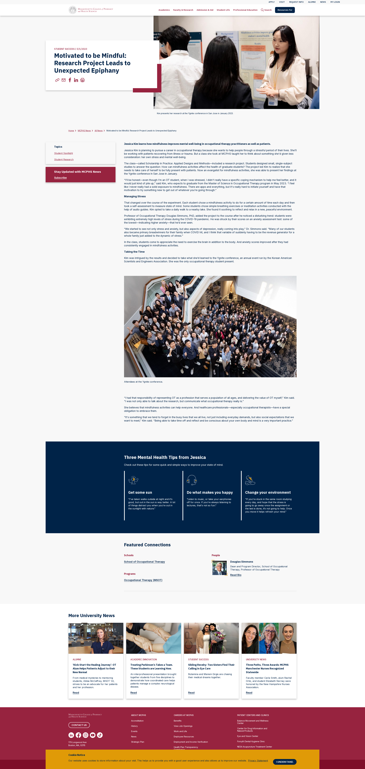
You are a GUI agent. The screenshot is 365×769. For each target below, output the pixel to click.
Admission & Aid (205, 10)
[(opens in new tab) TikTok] (100, 735)
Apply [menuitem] (272, 2)
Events (134, 731)
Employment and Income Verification (191, 742)
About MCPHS (138, 715)
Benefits (178, 721)
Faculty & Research (183, 10)
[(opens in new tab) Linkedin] (71, 735)
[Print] (82, 80)
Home (71, 130)
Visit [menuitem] (282, 2)
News (133, 736)
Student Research (64, 159)
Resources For (285, 10)
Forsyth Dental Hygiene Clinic (251, 741)
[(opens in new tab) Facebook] (78, 735)
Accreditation (137, 721)
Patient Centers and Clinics (253, 715)
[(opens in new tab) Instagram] (85, 735)
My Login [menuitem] (335, 2)
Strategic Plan (137, 742)
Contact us (79, 725)
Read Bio (235, 574)
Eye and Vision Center (247, 736)
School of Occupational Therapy (144, 561)
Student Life (223, 10)
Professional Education (245, 10)
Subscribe (60, 177)
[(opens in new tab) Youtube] (93, 735)
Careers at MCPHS (184, 715)
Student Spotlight (63, 153)
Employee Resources (184, 736)
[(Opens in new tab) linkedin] (76, 80)
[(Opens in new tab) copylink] (57, 80)
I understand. (284, 761)
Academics (164, 10)
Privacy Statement (258, 760)
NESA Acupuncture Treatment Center (254, 746)
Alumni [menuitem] (312, 2)
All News (99, 130)
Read (76, 692)
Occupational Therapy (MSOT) (143, 580)
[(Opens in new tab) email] (63, 80)
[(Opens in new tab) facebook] (70, 80)
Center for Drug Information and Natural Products (252, 729)
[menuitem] (164, 10)
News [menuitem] (323, 2)
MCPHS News (84, 130)
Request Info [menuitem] (296, 2)
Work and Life (180, 731)
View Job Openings (183, 726)
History (134, 726)
